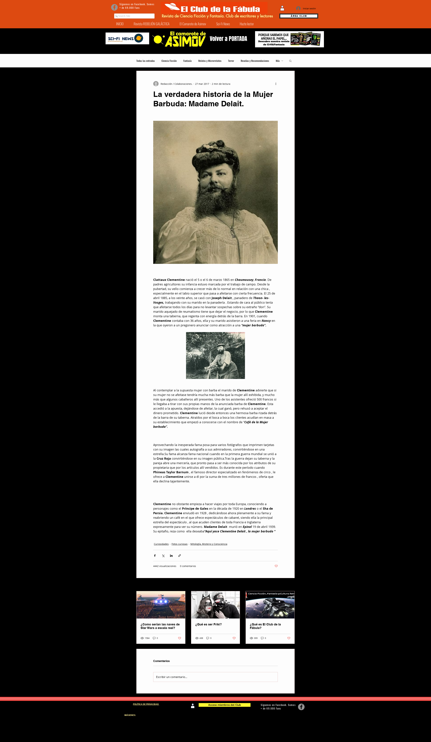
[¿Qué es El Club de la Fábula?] (270, 605)
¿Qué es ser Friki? (208, 624)
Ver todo (290, 584)
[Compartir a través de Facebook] (154, 555)
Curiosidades (161, 544)
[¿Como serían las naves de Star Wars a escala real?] (161, 605)
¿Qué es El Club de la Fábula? (265, 626)
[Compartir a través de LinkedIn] (171, 555)
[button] (290, 60)
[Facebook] (114, 7)
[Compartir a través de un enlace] (179, 555)
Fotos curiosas (180, 544)
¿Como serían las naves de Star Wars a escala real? (160, 626)
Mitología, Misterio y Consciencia (208, 544)
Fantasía (187, 60)
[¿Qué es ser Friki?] (215, 605)
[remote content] (215, 433)
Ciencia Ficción (169, 60)
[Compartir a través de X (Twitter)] (163, 555)
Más (278, 60)
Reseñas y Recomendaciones (255, 60)
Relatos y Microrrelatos (209, 60)
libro (300, 720)
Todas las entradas (145, 60)
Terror (231, 60)
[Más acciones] (276, 84)
